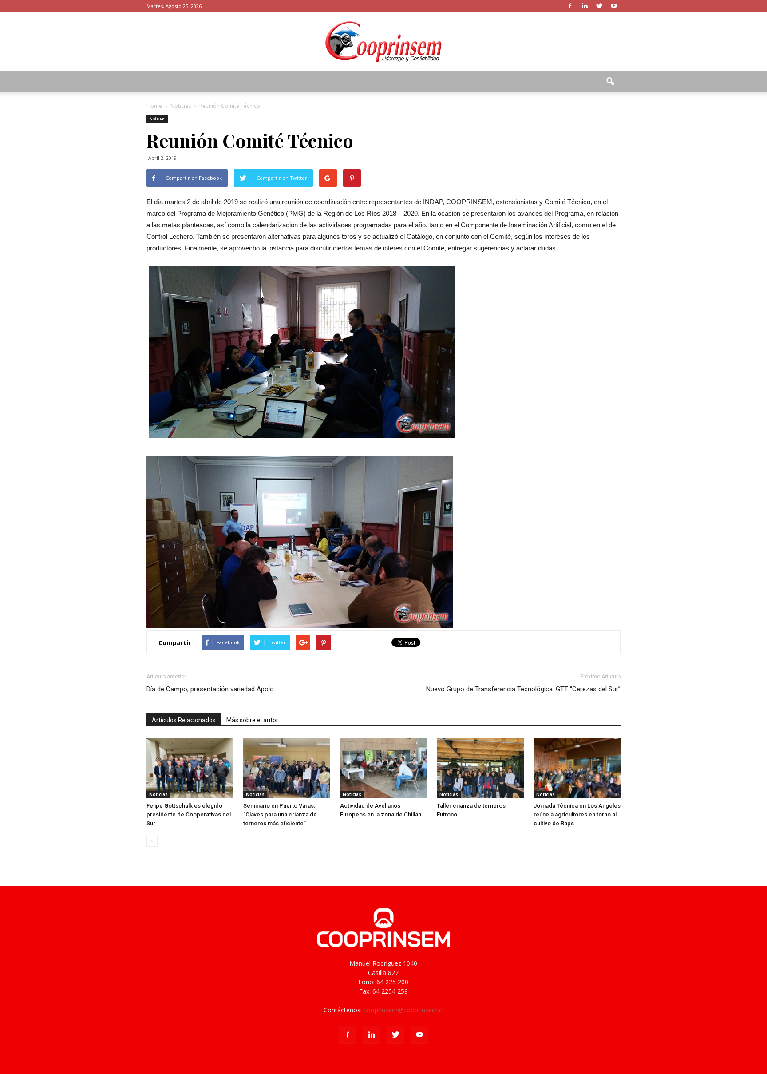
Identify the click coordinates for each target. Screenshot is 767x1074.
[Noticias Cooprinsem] (383, 41)
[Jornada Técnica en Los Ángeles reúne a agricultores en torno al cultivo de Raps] (577, 768)
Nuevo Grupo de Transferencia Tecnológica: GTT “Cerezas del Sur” (523, 689)
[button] (610, 81)
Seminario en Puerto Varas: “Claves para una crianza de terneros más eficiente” (280, 814)
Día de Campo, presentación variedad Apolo (210, 689)
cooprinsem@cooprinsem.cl (403, 1010)
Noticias (157, 118)
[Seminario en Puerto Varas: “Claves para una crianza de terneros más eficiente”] (286, 768)
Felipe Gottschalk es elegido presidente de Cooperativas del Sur (188, 814)
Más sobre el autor (252, 720)
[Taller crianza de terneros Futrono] (480, 768)
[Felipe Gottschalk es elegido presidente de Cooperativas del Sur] (189, 768)
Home (154, 106)
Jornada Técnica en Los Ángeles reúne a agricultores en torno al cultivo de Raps (577, 814)
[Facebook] (570, 6)
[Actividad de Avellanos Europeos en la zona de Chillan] (383, 768)
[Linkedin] (584, 6)
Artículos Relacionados (184, 720)
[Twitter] (599, 6)
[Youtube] (614, 6)
